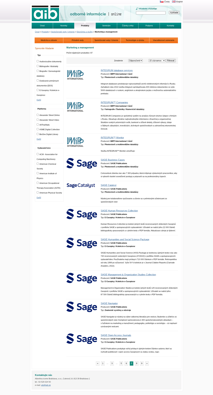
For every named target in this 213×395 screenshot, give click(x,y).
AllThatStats (44, 125)
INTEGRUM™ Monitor (112, 137)
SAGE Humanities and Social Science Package (125, 239)
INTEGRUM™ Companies (114, 102)
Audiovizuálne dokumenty (50, 61)
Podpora (149, 26)
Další (39, 100)
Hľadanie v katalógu (148, 9)
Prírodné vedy (78, 40)
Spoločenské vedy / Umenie (63, 32)
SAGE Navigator (109, 303)
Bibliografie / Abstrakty (48, 66)
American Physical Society (50, 193)
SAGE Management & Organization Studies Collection (128, 274)
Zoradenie (118, 61)
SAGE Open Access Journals (116, 335)
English (179, 2)
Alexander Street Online (49, 115)
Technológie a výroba (135, 40)
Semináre (106, 26)
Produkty (45, 32)
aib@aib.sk (46, 385)
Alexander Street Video (49, 120)
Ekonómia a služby (85, 32)
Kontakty (170, 26)
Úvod (42, 26)
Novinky (63, 26)
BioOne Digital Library (48, 134)
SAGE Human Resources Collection (119, 210)
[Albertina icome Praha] (161, 2)
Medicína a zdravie (49, 40)
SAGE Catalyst (108, 185)
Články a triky (127, 26)
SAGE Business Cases (113, 160)
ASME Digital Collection (49, 129)
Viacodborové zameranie (163, 40)
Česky (167, 2)
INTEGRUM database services (117, 70)
